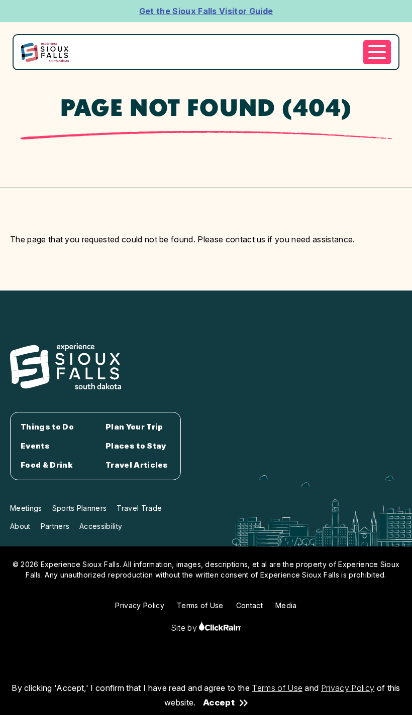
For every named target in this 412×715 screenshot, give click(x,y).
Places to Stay (136, 446)
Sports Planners (79, 508)
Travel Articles (137, 465)
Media (286, 605)
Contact (249, 605)
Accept (219, 702)
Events (35, 446)
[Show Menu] (377, 52)
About (20, 526)
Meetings (26, 508)
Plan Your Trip (134, 427)
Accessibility (100, 526)
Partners (55, 526)
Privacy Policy (347, 688)
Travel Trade (139, 508)
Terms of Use (277, 688)
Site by (185, 628)
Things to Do (47, 427)
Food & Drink (46, 465)
